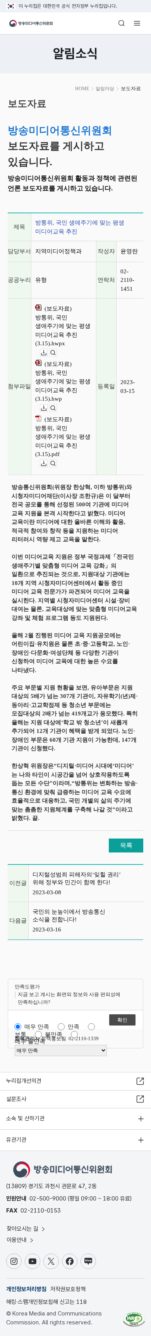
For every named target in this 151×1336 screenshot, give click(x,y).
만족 (73, 1027)
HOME (82, 88)
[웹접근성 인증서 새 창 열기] (134, 1316)
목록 (126, 845)
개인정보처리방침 (26, 1289)
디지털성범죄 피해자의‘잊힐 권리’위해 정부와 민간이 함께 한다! (77, 878)
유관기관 (16, 1139)
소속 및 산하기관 (25, 1118)
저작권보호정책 (68, 1289)
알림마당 (105, 88)
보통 (20, 1034)
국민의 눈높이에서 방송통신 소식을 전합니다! (69, 916)
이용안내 (17, 1240)
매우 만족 (36, 1027)
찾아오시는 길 (23, 1228)
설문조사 (16, 1099)
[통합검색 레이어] (121, 23)
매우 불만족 (30, 1041)
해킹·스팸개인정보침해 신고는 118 (46, 1301)
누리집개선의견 (23, 1080)
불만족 (53, 1034)
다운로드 (47, 463)
